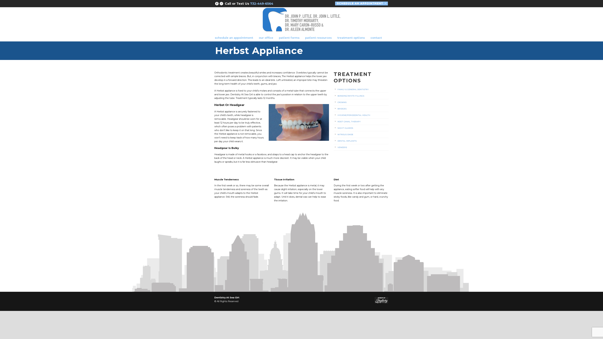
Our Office (266, 38)
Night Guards (345, 128)
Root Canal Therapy (349, 122)
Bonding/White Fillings (351, 96)
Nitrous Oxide (345, 134)
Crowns (342, 102)
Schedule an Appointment (234, 38)
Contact (376, 38)
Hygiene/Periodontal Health (354, 115)
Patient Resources (318, 38)
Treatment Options (351, 38)
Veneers (342, 147)
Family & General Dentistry (353, 89)
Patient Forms (289, 38)
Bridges (342, 109)
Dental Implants (347, 141)
